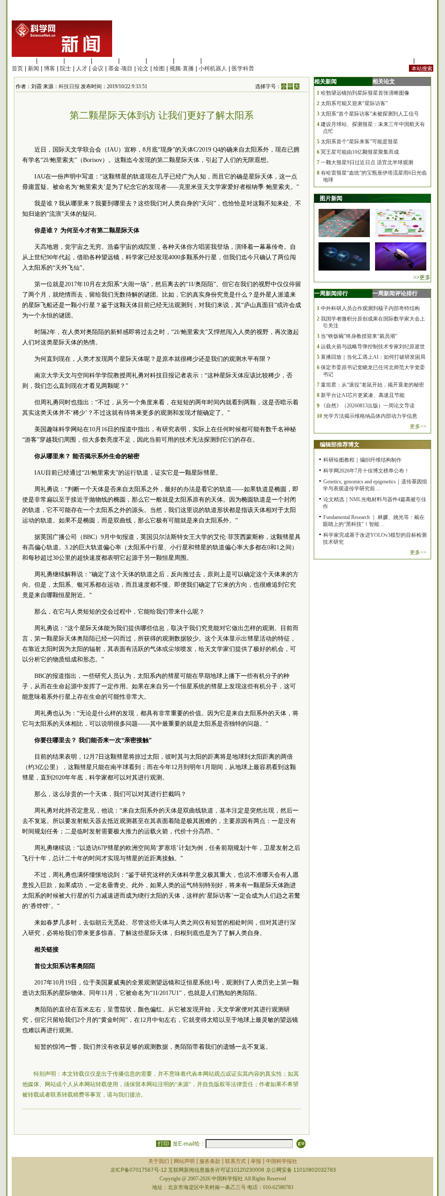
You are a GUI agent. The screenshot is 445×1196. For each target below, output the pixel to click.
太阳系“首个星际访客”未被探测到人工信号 (370, 114)
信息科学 (132, 60)
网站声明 (184, 1161)
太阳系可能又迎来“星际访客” (354, 103)
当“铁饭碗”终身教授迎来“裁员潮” (359, 336)
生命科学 (23, 60)
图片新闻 (331, 198)
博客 (49, 68)
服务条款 (209, 1161)
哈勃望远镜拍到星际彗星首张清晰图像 (365, 93)
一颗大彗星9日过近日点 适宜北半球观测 (367, 162)
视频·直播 (181, 68)
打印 (163, 1143)
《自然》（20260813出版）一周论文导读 (368, 406)
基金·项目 (120, 68)
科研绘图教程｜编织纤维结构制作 (362, 460)
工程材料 (105, 60)
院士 (65, 68)
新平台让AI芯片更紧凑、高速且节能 (363, 395)
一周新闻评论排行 (395, 293)
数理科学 (187, 60)
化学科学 (77, 60)
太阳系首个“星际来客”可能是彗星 (359, 142)
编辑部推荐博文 (339, 444)
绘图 (159, 68)
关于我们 (158, 1161)
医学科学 (50, 60)
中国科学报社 (281, 1161)
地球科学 (160, 60)
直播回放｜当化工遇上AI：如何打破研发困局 (373, 357)
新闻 (33, 68)
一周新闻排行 (331, 293)
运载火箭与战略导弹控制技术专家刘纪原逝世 (373, 347)
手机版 (424, 60)
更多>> (418, 426)
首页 (17, 68)
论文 (143, 68)
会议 (97, 68)
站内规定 (400, 60)
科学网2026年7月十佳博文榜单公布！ (366, 471)
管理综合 (214, 60)
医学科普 (243, 68)
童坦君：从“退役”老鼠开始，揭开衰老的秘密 (372, 385)
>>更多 (422, 277)
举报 (256, 1161)
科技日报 (69, 86)
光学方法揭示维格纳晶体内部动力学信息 (370, 416)
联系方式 (235, 1161)
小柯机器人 (213, 68)
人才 (81, 68)
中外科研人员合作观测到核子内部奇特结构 (370, 308)
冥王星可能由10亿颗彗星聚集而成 (360, 152)
